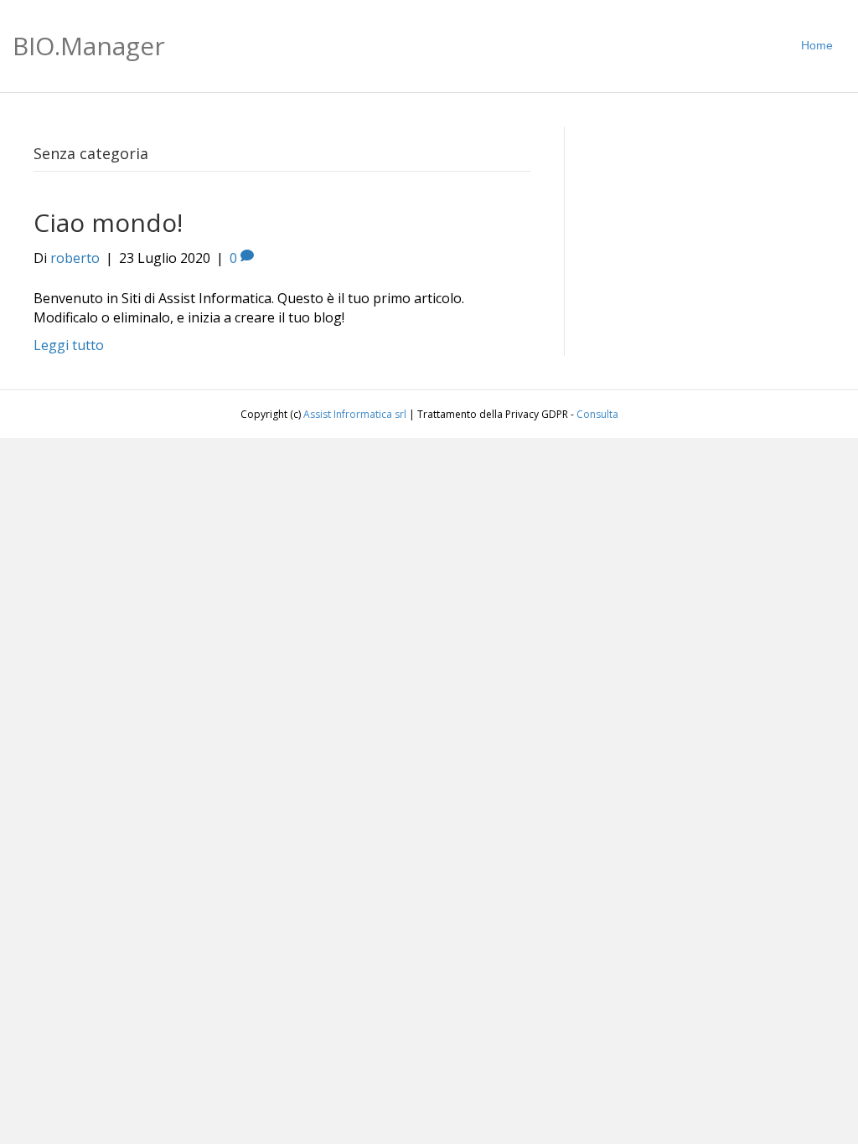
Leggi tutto (69, 345)
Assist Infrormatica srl (354, 414)
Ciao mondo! (108, 222)
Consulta (597, 414)
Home (817, 45)
